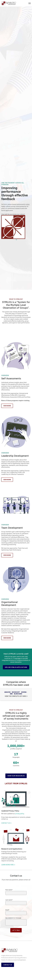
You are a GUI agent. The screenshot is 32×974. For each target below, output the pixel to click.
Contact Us (7, 965)
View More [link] (7, 406)
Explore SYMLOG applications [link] (16, 667)
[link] (9, 3)
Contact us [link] (5, 823)
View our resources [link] (16, 776)
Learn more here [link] (7, 865)
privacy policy (19, 814)
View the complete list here (15, 696)
